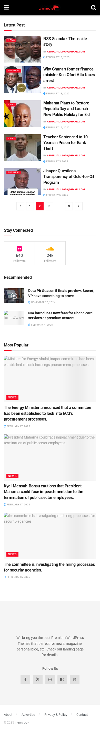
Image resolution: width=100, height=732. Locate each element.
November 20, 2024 (43, 302)
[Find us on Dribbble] (74, 679)
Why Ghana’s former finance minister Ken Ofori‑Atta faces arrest (69, 75)
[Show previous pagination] (20, 206)
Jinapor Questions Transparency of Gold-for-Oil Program (68, 176)
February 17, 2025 (57, 127)
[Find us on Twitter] (38, 679)
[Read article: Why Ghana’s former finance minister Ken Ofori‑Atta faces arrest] (22, 79)
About (8, 715)
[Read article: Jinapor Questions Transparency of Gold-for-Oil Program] (22, 181)
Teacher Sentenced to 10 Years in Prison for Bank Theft (65, 143)
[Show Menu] (6, 7)
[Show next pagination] (79, 206)
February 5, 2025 (57, 161)
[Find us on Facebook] (25, 679)
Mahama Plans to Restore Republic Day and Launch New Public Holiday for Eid (66, 109)
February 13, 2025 (57, 57)
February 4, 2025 (42, 324)
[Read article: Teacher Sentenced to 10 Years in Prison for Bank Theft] (22, 147)
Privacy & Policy (55, 715)
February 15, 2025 (18, 577)
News (11, 40)
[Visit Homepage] (49, 8)
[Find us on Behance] (62, 679)
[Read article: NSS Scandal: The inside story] (22, 49)
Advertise (28, 715)
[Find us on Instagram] (50, 679)
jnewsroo (21, 722)
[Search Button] (93, 7)
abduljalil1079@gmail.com (66, 51)
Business (14, 70)
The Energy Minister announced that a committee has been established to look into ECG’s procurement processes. (47, 413)
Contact (82, 715)
